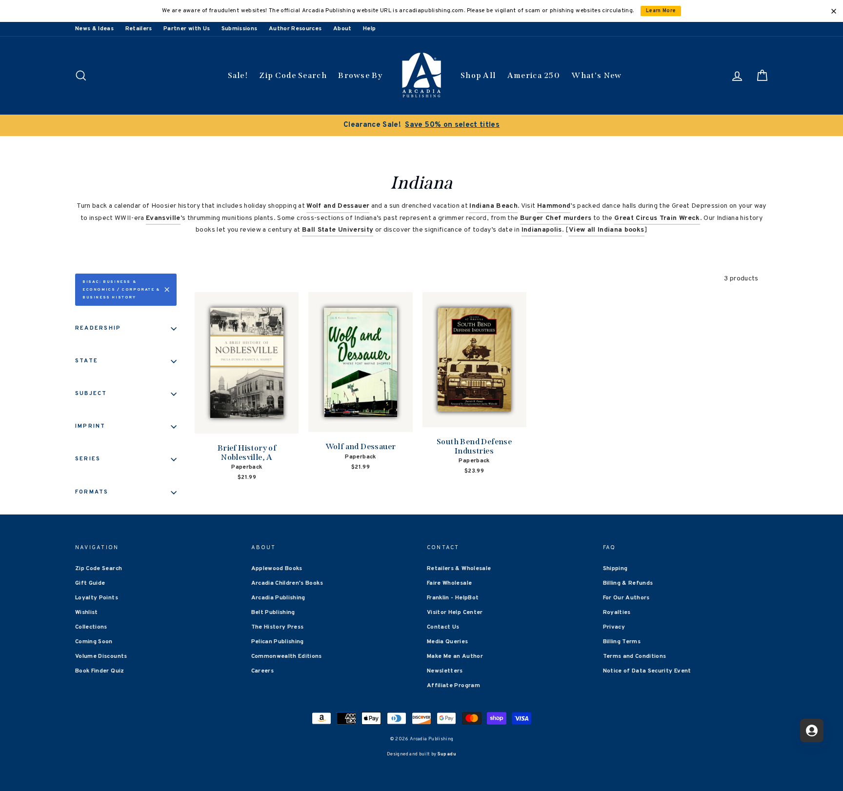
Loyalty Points (96, 598)
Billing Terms (622, 642)
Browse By (360, 75)
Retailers (138, 29)
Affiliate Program (453, 686)
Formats (92, 492)
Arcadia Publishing (278, 598)
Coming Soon (94, 642)
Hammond (553, 206)
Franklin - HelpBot (453, 598)
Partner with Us (186, 29)
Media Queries (447, 642)
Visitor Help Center (455, 612)
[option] (421, 125)
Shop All (478, 75)
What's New (596, 75)
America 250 (533, 75)
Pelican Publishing (277, 642)
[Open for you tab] (811, 730)
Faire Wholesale (449, 583)
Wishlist (86, 612)
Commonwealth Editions (286, 656)
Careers (262, 671)
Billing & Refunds (628, 583)
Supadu (447, 754)
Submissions (239, 29)
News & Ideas (94, 29)
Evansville (163, 218)
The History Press (277, 627)
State (86, 360)
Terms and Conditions (634, 656)
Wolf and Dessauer (337, 206)
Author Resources (295, 29)
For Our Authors (626, 598)
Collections (91, 627)
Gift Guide (90, 583)
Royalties (617, 612)
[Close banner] (833, 11)
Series (87, 458)
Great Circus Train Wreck (657, 218)
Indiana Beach (493, 206)
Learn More (661, 11)
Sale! (238, 75)
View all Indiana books (606, 230)
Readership (98, 328)
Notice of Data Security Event (647, 671)
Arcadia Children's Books (287, 583)
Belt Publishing (273, 612)
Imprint (90, 426)
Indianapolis (542, 230)
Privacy (614, 627)
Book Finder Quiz (99, 671)
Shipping (615, 569)
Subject (91, 393)
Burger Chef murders (556, 218)
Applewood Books (276, 569)
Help (369, 29)
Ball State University (337, 230)
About (342, 29)
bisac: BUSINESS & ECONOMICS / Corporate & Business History (121, 289)
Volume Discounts (101, 656)
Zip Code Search (293, 75)
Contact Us (443, 627)
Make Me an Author (455, 656)
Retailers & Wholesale (459, 569)
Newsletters (445, 671)
